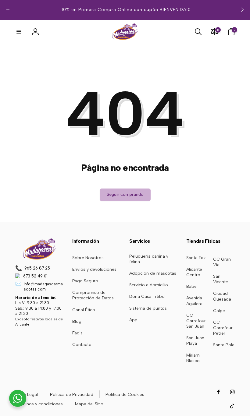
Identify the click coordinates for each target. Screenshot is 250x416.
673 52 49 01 (35, 276)
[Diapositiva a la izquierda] (8, 9)
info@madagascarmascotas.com (43, 287)
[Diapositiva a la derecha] (242, 9)
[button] (19, 31)
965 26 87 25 (37, 268)
